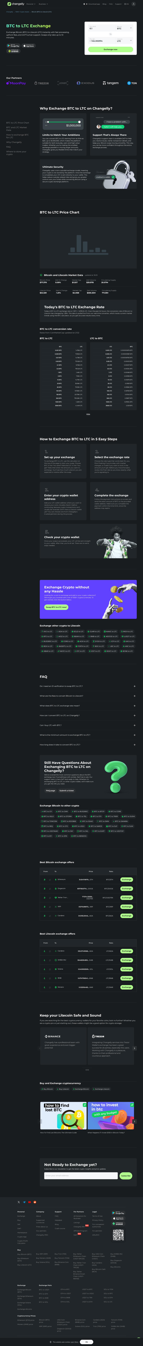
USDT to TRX (87, 1298)
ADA (91, 916)
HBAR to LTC (47, 651)
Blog (104, 4)
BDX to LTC (47, 646)
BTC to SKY (67, 831)
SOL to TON (108, 1289)
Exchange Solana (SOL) (24, 1304)
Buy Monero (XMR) (43, 1258)
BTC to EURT (98, 831)
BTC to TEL (81, 816)
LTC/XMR (109, 987)
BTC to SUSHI (128, 816)
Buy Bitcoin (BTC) (24, 1254)
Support (118, 4)
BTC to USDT (44, 1290)
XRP (59, 907)
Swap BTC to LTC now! (56, 607)
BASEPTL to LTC (64, 646)
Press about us (42, 1227)
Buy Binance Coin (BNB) (62, 1263)
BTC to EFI (46, 836)
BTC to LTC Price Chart (17, 123)
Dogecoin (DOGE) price (64, 1330)
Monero (61, 987)
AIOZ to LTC (62, 636)
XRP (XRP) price (45, 1326)
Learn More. (75, 1342)
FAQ (111, 4)
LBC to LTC (113, 646)
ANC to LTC (128, 646)
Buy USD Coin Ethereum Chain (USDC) (98, 1256)
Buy (19, 1220)
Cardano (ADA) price (99, 1321)
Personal (29, 4)
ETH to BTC (65, 1289)
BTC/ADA (109, 916)
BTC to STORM (65, 816)
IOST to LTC (94, 651)
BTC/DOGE (108, 889)
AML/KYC (95, 1235)
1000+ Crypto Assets (22, 12)
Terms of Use (97, 1216)
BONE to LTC (126, 651)
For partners (97, 1231)
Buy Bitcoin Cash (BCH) (98, 1270)
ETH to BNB (65, 1298)
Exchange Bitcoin (81, 1089)
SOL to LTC (108, 1302)
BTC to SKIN (103, 821)
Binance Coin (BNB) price (80, 1321)
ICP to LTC (114, 641)
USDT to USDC (88, 1293)
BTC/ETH (109, 880)
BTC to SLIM (127, 826)
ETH (91, 880)
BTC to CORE (114, 811)
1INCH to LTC (127, 631)
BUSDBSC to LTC (49, 641)
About (38, 1216)
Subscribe (125, 1176)
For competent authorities (98, 1225)
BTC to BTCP (98, 811)
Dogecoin (61, 888)
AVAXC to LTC (110, 631)
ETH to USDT (66, 1293)
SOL (91, 969)
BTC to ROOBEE (68, 821)
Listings (77, 1223)
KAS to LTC (128, 641)
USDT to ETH (87, 1302)
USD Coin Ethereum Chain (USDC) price (63, 1322)
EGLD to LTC (78, 631)
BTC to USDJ (78, 826)
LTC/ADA (109, 951)
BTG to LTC (46, 636)
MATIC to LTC (64, 651)
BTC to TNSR (111, 816)
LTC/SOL (109, 969)
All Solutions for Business (80, 1217)
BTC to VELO (47, 816)
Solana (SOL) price (82, 1326)
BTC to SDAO (86, 821)
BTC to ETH (43, 1294)
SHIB (91, 960)
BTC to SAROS (95, 826)
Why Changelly (14, 142)
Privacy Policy (97, 1220)
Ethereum (62, 879)
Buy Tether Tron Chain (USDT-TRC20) (79, 1265)
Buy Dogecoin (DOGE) (116, 1261)
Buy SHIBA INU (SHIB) (116, 1255)
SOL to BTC (108, 1293)
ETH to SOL (65, 1302)
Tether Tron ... (63, 897)
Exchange (126, 879)
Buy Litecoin (63, 1089)
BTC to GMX (62, 811)
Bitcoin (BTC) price (44, 1321)
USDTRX (89, 899)
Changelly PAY (79, 1227)
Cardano (61, 916)
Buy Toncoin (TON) (62, 1258)
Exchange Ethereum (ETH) (25, 1297)
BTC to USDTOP (116, 831)
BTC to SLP (111, 826)
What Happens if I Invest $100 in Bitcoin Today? (106, 1133)
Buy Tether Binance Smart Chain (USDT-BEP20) (79, 1275)
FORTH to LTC (82, 646)
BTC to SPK (61, 836)
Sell (18, 1224)
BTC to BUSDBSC (80, 811)
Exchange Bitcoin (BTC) (24, 1291)
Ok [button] (86, 1342)
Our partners (41, 1231)
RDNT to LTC (110, 651)
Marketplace (22, 1233)
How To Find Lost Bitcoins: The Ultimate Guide (58, 1133)
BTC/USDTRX (108, 898)
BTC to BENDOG (79, 836)
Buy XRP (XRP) (42, 1254)
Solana (60, 969)
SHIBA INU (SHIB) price (118, 1327)
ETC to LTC (79, 651)
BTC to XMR (43, 1298)
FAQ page (50, 791)
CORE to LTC (67, 641)
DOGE (90, 889)
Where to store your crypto (16, 153)
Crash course (60, 1228)
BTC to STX (95, 816)
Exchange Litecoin (101, 1089)
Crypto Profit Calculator (22, 1242)
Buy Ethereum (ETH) (23, 1259)
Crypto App (21, 1237)
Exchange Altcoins (24, 1309)
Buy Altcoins (115, 1267)
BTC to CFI (46, 811)
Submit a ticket (67, 791)
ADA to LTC (61, 631)
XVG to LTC (46, 631)
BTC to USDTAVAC (49, 831)
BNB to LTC (94, 636)
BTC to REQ (47, 826)
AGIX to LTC (83, 641)
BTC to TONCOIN (49, 821)
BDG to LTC (98, 646)
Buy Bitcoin (47, 1089)
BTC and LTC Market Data (16, 128)
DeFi (19, 1228)
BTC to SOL (43, 1302)
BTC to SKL (82, 831)
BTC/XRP (109, 907)
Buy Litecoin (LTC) (24, 1265)
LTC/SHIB (109, 960)
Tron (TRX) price (99, 1326)
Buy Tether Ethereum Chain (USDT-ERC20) (79, 1256)
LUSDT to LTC (128, 636)
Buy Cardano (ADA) (97, 1264)
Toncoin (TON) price (116, 1321)
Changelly (9, 12)
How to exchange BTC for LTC (17, 136)
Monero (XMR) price (25, 1324)
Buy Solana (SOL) (43, 1262)
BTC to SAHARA (120, 821)
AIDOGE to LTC (111, 636)
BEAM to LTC (78, 636)
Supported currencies (40, 1221)
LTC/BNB (109, 978)
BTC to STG (62, 826)
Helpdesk (58, 1220)
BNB (59, 978)
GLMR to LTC (94, 631)
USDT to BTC (87, 1289)
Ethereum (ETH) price (25, 1320)
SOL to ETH (108, 1298)
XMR (91, 987)
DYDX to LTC (99, 641)
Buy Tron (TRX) (60, 1254)
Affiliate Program (80, 1231)
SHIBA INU (62, 960)
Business (42, 4)
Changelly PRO (42, 1235)
